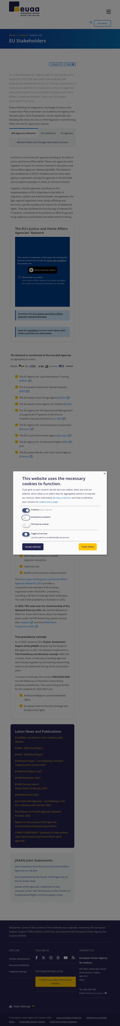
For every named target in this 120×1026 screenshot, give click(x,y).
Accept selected (33, 546)
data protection (63, 497)
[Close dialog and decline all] (104, 473)
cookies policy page (48, 501)
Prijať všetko (88, 546)
